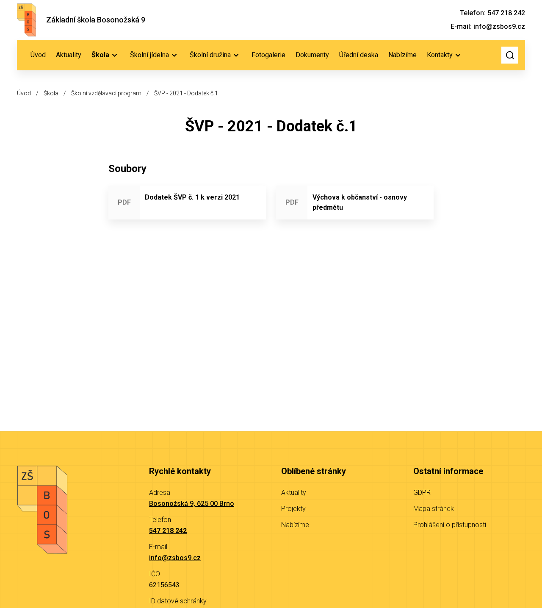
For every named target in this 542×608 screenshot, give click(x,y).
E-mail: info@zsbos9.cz (488, 26)
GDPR (422, 493)
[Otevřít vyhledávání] (509, 55)
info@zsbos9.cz (175, 558)
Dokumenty (312, 55)
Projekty (293, 509)
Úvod (38, 55)
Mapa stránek (433, 509)
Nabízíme (402, 55)
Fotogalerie (268, 55)
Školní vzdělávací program (106, 93)
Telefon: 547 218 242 (492, 13)
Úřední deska (358, 55)
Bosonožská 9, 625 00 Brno (191, 504)
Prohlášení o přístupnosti (449, 525)
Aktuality (68, 55)
